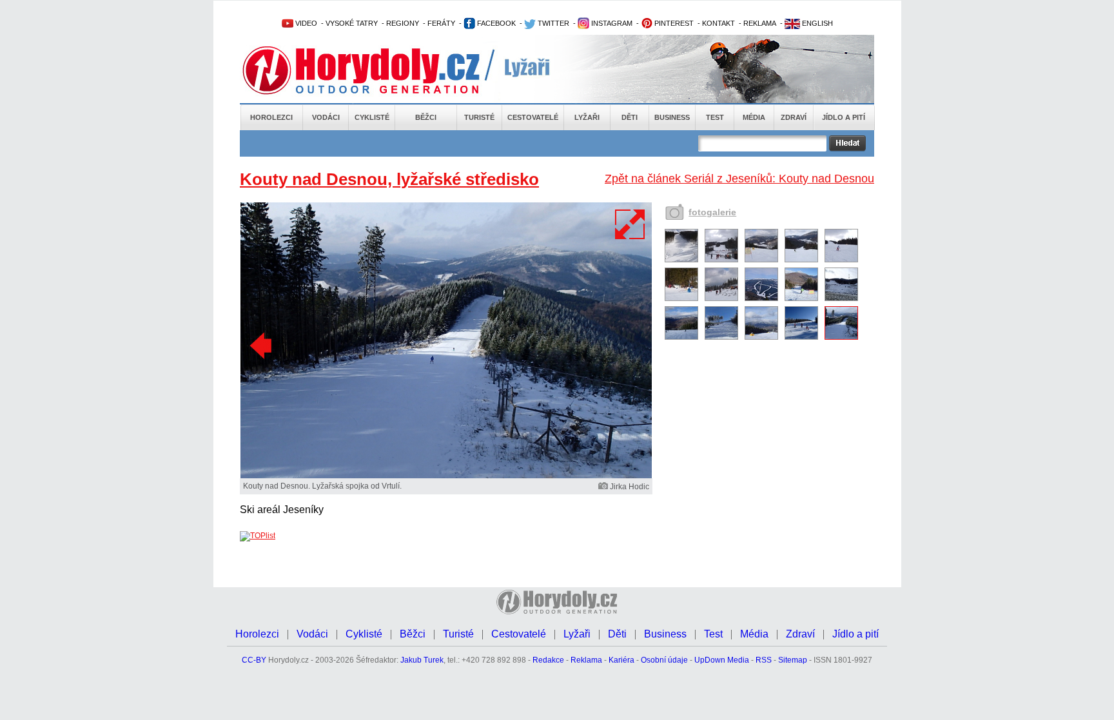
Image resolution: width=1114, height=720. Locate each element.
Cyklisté (372, 117)
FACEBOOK (495, 23)
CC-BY (254, 660)
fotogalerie (712, 212)
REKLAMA (759, 23)
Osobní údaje (664, 660)
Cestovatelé (532, 117)
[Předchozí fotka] (262, 346)
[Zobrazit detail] (681, 259)
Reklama (586, 660)
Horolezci (271, 117)
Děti (629, 117)
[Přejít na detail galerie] (446, 475)
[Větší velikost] (630, 224)
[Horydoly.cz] (376, 70)
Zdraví (793, 117)
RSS (764, 660)
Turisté (479, 117)
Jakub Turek (422, 660)
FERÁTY (441, 23)
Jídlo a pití (843, 117)
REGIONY (402, 23)
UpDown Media (721, 660)
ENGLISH (816, 23)
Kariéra (621, 660)
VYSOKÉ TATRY (352, 23)
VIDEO (305, 23)
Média (754, 117)
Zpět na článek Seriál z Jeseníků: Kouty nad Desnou (739, 178)
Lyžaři (587, 117)
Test (715, 117)
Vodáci (326, 117)
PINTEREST (673, 23)
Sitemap (792, 660)
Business (672, 117)
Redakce (548, 660)
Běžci (425, 117)
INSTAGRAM (610, 23)
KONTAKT (718, 23)
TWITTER (552, 23)
